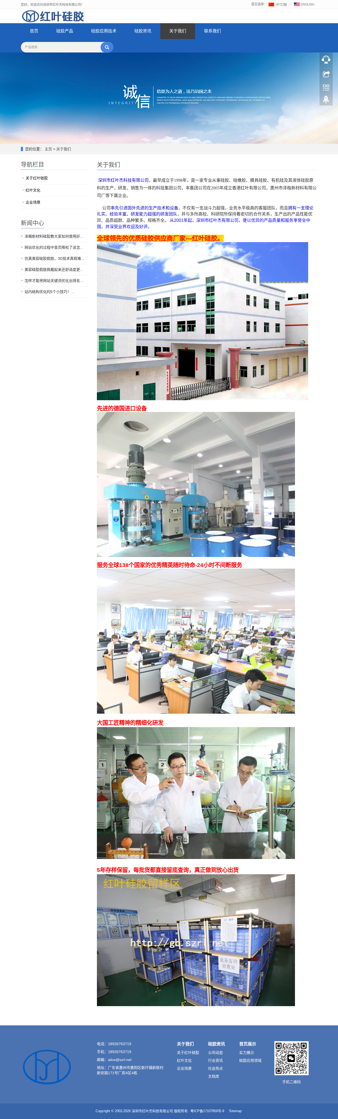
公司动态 (215, 1052)
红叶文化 (33, 190)
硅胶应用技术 (103, 31)
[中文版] (278, 4)
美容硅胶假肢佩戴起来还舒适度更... (54, 269)
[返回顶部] (326, 101)
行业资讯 (215, 1060)
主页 (48, 149)
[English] (304, 4)
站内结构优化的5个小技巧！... (49, 292)
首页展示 (247, 1044)
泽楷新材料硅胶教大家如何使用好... (54, 236)
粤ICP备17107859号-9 (207, 1111)
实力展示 (246, 1052)
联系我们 (212, 31)
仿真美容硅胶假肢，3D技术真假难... (54, 258)
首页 (34, 31)
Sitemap (235, 1111)
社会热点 (215, 1068)
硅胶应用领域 (250, 1060)
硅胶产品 (64, 31)
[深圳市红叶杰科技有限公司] (53, 16)
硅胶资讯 (142, 31)
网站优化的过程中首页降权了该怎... (54, 247)
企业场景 (33, 202)
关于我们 (177, 31)
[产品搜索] (107, 47)
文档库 (213, 1076)
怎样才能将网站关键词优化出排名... (54, 280)
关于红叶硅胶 (37, 178)
